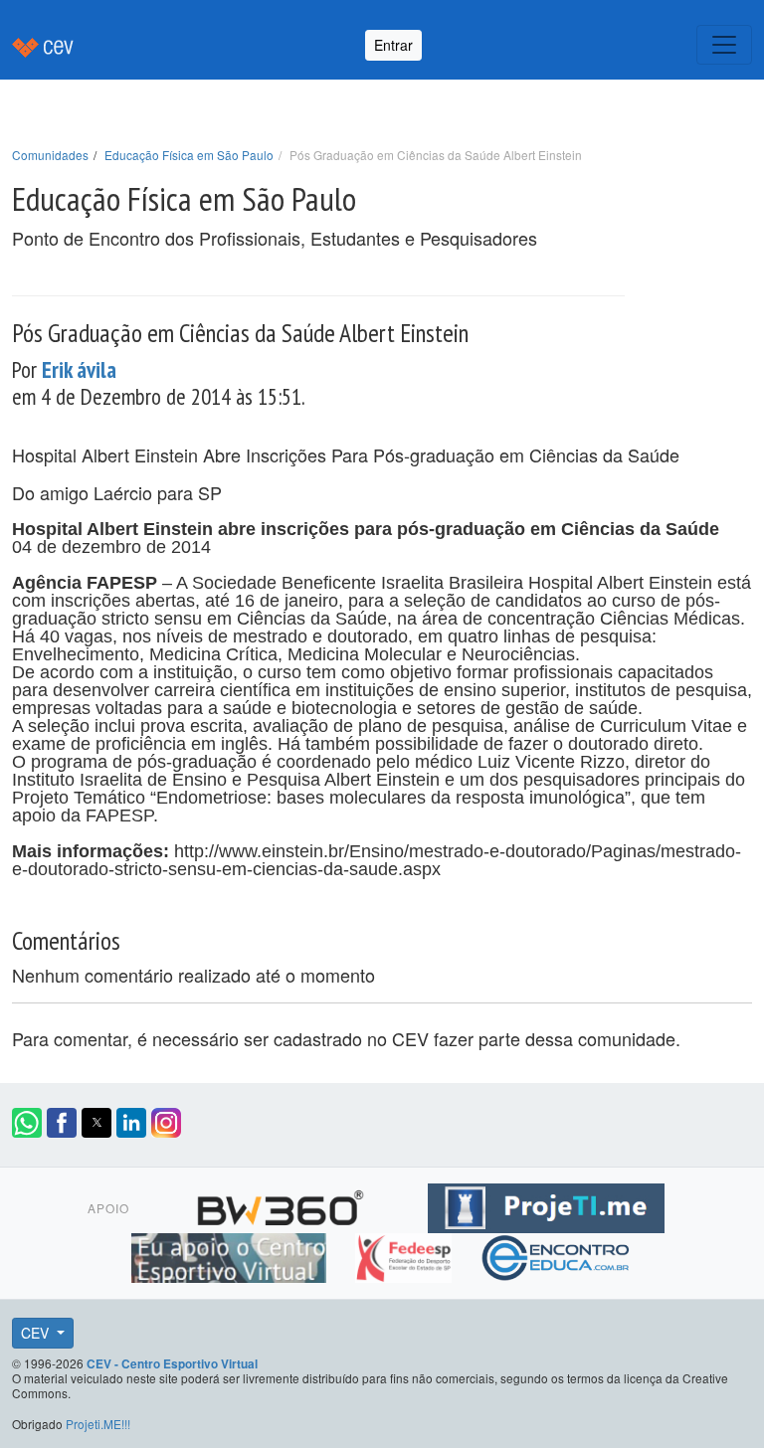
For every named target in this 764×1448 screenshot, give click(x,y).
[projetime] (546, 1204)
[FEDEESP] (405, 1254)
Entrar (393, 45)
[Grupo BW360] (283, 1204)
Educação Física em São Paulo (189, 154)
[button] (27, 1123)
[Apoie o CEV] (231, 1254)
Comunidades (50, 154)
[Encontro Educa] (557, 1254)
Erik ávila (79, 369)
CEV (37, 1333)
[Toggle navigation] (724, 45)
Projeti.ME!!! (98, 1423)
